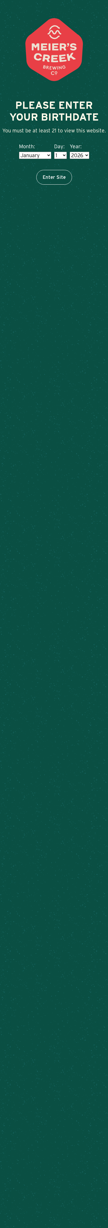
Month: (27, 146)
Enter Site (54, 177)
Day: (59, 146)
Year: (76, 146)
